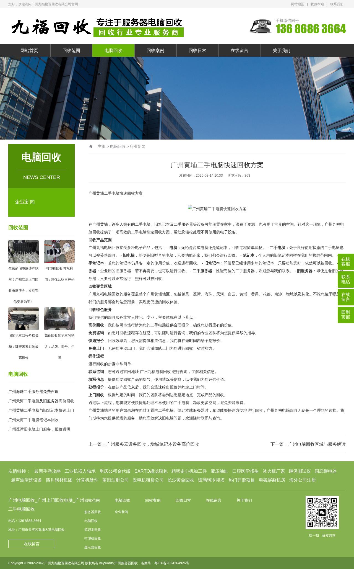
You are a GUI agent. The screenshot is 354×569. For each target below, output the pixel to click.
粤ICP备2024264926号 (171, 563)
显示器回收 (92, 547)
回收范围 (71, 50)
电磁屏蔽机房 (272, 480)
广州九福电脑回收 (155, 371)
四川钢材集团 (59, 480)
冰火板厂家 (274, 471)
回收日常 (197, 50)
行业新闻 (137, 146)
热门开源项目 (241, 480)
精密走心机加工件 (189, 471)
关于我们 (281, 50)
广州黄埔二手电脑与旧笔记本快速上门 (41, 410)
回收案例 (155, 50)
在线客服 (345, 261)
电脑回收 (113, 50)
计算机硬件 (87, 480)
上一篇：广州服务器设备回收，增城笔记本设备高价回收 (143, 444)
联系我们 (336, 4)
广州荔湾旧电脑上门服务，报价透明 (39, 429)
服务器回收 (92, 512)
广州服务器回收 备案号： (134, 563)
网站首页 (29, 50)
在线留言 (239, 50)
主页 (102, 146)
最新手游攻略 (47, 471)
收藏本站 (317, 4)
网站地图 (297, 4)
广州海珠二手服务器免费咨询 (33, 391)
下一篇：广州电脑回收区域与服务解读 (308, 444)
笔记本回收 (92, 530)
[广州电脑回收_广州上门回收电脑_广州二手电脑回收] (98, 26)
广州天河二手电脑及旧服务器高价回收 (41, 401)
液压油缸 (219, 471)
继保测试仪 (300, 471)
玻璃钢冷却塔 (211, 480)
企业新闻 (25, 202)
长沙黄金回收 (181, 480)
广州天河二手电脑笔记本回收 (33, 420)
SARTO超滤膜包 (151, 471)
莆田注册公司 (115, 480)
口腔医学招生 (245, 471)
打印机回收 (92, 538)
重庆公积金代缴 (115, 471)
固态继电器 (326, 471)
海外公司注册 (302, 480)
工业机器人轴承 (80, 471)
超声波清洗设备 (26, 480)
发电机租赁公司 (148, 480)
